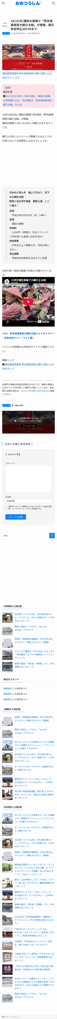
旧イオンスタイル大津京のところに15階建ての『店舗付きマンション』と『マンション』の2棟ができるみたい (34, 745)
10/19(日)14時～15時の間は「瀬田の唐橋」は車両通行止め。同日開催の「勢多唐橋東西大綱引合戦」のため (27, 100)
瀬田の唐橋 (19, 405)
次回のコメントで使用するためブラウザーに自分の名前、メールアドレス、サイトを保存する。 (29, 507)
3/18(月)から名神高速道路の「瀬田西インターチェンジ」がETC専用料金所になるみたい (34, 920)
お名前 (8, 496)
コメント (10, 463)
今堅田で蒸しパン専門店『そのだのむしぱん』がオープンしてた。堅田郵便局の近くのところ (34, 957)
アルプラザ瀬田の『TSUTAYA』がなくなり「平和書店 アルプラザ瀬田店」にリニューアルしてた (35, 654)
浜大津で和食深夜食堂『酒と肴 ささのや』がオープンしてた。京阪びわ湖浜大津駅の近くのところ (35, 794)
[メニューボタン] (3, 3)
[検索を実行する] (52, 535)
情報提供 (7, 688)
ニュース (6, 33)
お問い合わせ (37, 390)
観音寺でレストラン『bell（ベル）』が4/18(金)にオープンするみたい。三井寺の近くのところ (34, 782)
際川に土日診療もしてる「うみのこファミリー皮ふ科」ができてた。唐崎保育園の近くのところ (34, 882)
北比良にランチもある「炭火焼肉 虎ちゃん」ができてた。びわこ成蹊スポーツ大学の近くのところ (34, 617)
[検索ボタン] (53, 3)
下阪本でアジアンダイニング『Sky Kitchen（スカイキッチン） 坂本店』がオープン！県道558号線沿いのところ (34, 932)
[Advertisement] (28, 570)
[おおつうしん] (28, 3)
